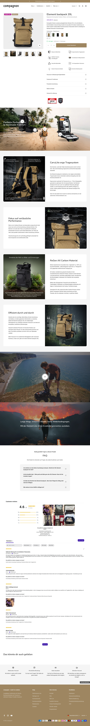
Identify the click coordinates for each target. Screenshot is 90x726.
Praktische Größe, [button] (24, 562)
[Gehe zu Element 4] (26, 54)
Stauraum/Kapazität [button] (48, 596)
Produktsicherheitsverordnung (76, 701)
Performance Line (36, 693)
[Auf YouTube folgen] (11, 715)
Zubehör (48, 6)
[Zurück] (29, 1)
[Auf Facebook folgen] (4, 715)
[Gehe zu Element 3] (19, 54)
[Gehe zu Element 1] (6, 54)
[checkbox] (44, 545)
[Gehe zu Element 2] (13, 54)
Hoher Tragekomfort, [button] (25, 596)
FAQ (51, 696)
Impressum (72, 693)
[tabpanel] (45, 595)
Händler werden (53, 706)
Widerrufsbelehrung (74, 698)
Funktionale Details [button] (28, 622)
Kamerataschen (36, 698)
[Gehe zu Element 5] (33, 54)
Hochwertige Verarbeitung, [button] (16, 562)
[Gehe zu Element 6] (40, 54)
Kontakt (51, 693)
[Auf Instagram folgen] (8, 715)
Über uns (55, 6)
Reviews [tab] (9, 541)
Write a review (81, 540)
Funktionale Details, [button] (33, 596)
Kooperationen (53, 709)
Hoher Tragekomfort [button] (32, 562)
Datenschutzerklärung (74, 696)
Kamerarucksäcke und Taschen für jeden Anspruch (45, 1)
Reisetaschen (35, 704)
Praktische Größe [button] (24, 578)
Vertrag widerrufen (85, 682)
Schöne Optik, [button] (8, 562)
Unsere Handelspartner (55, 704)
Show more (45, 644)
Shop (32, 6)
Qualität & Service (54, 701)
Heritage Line (35, 696)
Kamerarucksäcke (36, 701)
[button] (28, 512)
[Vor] (60, 1)
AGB (70, 704)
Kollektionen (40, 6)
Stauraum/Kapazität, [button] (41, 638)
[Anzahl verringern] (48, 45)
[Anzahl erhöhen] (54, 45)
